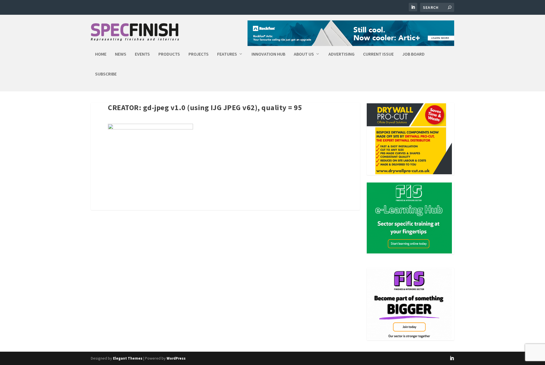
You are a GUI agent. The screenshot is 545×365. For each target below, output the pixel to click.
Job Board (413, 54)
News (120, 54)
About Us (304, 54)
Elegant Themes (127, 358)
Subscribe (106, 74)
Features (227, 54)
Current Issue (378, 54)
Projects (198, 54)
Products (169, 54)
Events (142, 54)
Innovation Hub (268, 54)
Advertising (341, 54)
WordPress (176, 358)
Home (100, 54)
